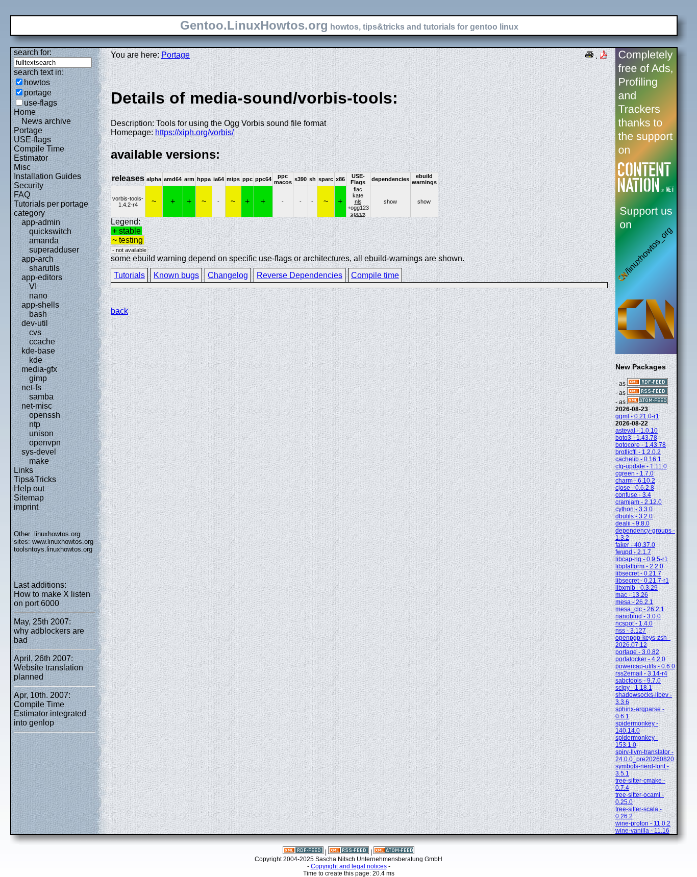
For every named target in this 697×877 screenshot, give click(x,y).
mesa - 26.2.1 (634, 602)
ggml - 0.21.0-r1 (637, 416)
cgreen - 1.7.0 (634, 473)
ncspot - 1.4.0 (634, 623)
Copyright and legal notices (349, 866)
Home (25, 112)
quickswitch (50, 231)
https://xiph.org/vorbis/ (194, 132)
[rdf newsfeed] (647, 383)
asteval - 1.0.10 (636, 430)
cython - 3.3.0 (634, 509)
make (39, 461)
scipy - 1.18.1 (633, 687)
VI (33, 286)
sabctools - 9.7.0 (638, 680)
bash (38, 314)
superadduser (54, 249)
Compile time (375, 275)
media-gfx (39, 369)
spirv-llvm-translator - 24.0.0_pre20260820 (644, 755)
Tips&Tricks (35, 479)
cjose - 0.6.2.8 (634, 487)
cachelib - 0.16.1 (638, 459)
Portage (28, 130)
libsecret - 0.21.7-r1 (642, 580)
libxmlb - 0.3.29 (636, 587)
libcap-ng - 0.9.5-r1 (641, 559)
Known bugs (176, 275)
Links (23, 470)
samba (41, 396)
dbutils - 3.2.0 (634, 516)
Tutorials (129, 275)
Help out (29, 488)
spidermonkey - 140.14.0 (636, 727)
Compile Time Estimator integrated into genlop (50, 713)
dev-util (34, 323)
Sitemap (29, 497)
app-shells (40, 304)
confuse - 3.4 (633, 494)
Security (28, 185)
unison (41, 433)
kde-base (38, 350)
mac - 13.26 (631, 594)
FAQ (22, 194)
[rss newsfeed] (647, 392)
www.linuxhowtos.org (62, 541)
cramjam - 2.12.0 (638, 502)
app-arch (37, 259)
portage (38, 92)
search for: (33, 52)
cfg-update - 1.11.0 (641, 466)
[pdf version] (604, 56)
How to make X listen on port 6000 (52, 599)
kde (35, 360)
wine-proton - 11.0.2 (642, 823)
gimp (38, 378)
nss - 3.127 (630, 630)
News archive (46, 121)
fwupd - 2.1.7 (633, 552)
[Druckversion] (589, 56)
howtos (37, 82)
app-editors (41, 277)
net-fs (31, 387)
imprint (26, 507)
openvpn (45, 442)
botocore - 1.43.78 (640, 444)
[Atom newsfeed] (647, 402)
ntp (34, 424)
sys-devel (38, 451)
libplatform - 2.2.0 (639, 566)
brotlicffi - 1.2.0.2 (638, 452)
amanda (44, 240)
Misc (22, 167)
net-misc (36, 406)
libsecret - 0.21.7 (638, 573)
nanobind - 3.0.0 (638, 616)
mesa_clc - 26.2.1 (639, 609)
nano (38, 295)
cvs (35, 332)
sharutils (44, 268)
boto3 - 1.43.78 (636, 437)
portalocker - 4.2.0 (640, 659)
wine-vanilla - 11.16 (642, 830)
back (119, 311)
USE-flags (32, 139)
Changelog (228, 275)
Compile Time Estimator (39, 153)
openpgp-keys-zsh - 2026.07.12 (642, 641)
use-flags (40, 102)
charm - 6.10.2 (635, 480)
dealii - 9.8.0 (632, 523)
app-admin (40, 222)
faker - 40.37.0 (635, 544)
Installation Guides (47, 176)
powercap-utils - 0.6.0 (645, 666)
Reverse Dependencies (299, 275)
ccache (42, 341)
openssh (44, 415)
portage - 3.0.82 (637, 652)
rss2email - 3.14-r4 (641, 673)
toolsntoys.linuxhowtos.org (53, 549)
